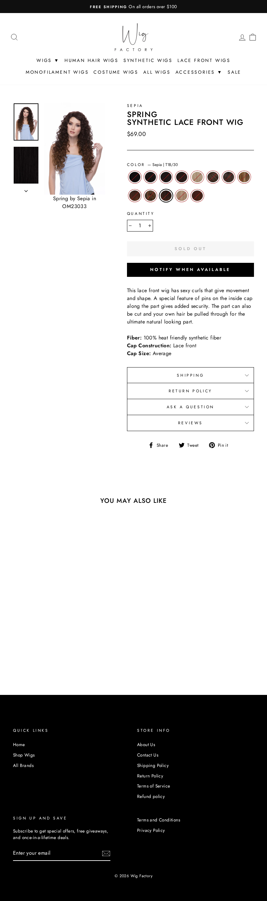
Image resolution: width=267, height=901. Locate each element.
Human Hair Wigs (91, 60)
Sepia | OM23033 (134, 195)
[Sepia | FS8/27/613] (47, 641)
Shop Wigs (24, 755)
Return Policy (190, 391)
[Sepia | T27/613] (47, 649)
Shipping (190, 375)
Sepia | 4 (181, 177)
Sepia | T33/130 (197, 195)
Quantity (141, 214)
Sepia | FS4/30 (228, 177)
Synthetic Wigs (148, 60)
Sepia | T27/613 (181, 195)
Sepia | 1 (134, 177)
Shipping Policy (153, 765)
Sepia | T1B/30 (166, 195)
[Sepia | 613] (21, 641)
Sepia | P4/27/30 (150, 195)
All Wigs (156, 72)
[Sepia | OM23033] (21, 649)
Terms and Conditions (158, 820)
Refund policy (151, 796)
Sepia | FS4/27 (212, 177)
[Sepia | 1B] (30, 634)
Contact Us (147, 755)
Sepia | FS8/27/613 (244, 177)
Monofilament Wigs (57, 72)
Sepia (135, 106)
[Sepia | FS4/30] (38, 641)
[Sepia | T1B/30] (38, 649)
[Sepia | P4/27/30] (30, 649)
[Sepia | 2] (38, 634)
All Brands (23, 765)
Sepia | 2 (166, 177)
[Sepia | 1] (21, 634)
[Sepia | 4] (47, 634)
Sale (234, 72)
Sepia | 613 (197, 177)
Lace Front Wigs (204, 60)
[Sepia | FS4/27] (30, 641)
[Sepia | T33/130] (34, 656)
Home (19, 744)
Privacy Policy (151, 830)
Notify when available (190, 269)
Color (152, 165)
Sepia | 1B (150, 177)
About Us (146, 744)
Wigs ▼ (48, 60)
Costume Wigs (115, 72)
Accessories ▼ (199, 72)
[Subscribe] (106, 853)
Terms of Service (153, 786)
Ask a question (190, 407)
